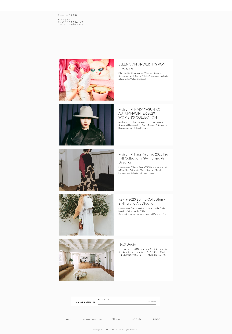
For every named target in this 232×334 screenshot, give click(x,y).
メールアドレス (103, 299)
